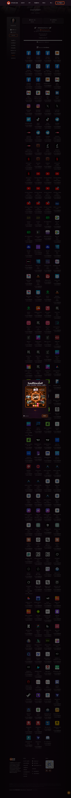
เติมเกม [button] (43, 3)
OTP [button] (29, 3)
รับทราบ (44, 416)
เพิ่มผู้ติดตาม (36, 3)
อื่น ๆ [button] (51, 3)
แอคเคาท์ (22, 3)
